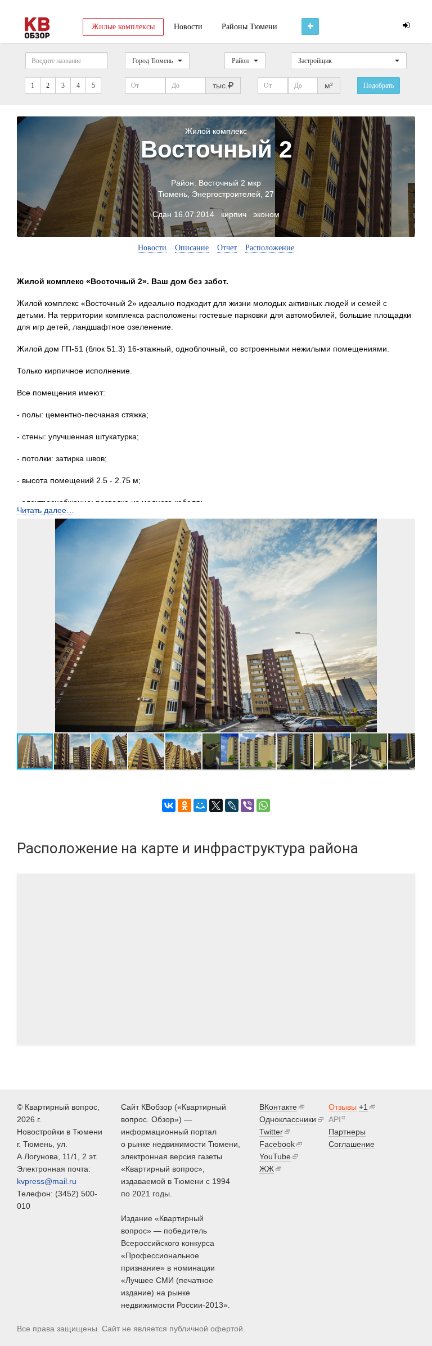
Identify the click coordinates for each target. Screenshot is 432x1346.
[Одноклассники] (184, 805)
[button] (405, 625)
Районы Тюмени (249, 26)
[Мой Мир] (200, 805)
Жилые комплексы (123, 26)
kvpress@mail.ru (46, 1181)
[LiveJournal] (231, 805)
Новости (188, 26)
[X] (216, 805)
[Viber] (247, 805)
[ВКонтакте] (169, 805)
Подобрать (378, 85)
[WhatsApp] (263, 805)
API (334, 1119)
